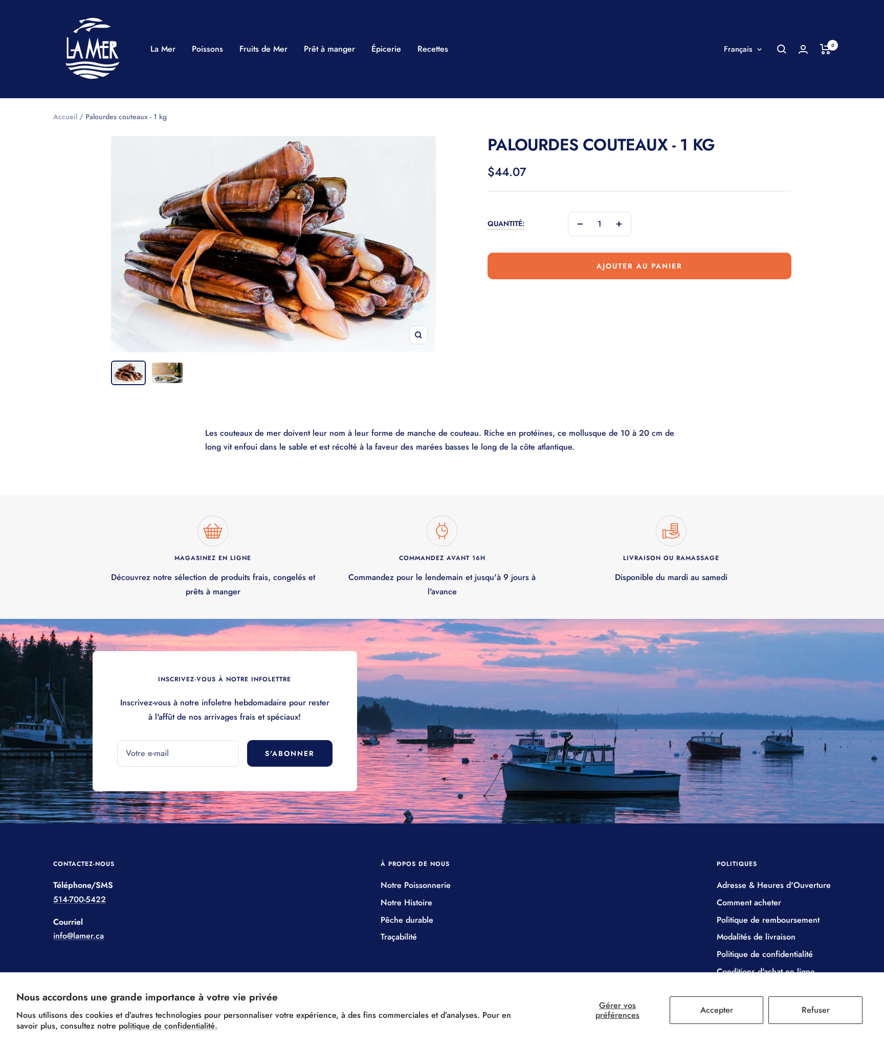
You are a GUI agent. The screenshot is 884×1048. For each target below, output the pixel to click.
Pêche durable (407, 920)
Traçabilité (399, 937)
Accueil (65, 117)
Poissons (207, 49)
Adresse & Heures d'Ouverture (774, 885)
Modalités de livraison (756, 937)
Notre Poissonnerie (416, 885)
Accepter (716, 1010)
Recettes (432, 49)
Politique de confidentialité (765, 954)
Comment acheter (749, 902)
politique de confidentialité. (168, 1026)
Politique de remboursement (768, 920)
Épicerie (386, 49)
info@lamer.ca (78, 936)
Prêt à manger (329, 49)
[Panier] (825, 49)
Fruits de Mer (263, 49)
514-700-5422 (79, 899)
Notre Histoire (406, 902)
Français (738, 49)
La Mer (162, 49)
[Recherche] (781, 49)
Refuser (816, 1010)
